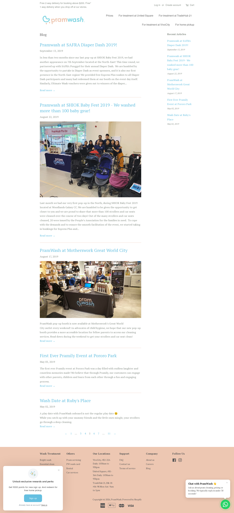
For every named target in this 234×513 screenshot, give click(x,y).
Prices (109, 15)
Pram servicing (73, 460)
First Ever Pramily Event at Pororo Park (78, 355)
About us (150, 460)
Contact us (124, 464)
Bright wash (45, 460)
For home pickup (184, 24)
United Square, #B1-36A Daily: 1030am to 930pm (103, 475)
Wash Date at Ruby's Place (65, 400)
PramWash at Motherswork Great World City (84, 250)
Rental (69, 468)
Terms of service (127, 468)
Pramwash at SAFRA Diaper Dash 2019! (78, 45)
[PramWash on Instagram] (180, 460)
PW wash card (73, 464)
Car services (72, 472)
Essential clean (47, 464)
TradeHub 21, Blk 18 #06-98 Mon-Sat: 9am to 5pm (103, 487)
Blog (148, 468)
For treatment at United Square (136, 15)
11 (109, 433)
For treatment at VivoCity (156, 24)
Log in (157, 5)
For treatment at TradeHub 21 (175, 15)
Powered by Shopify (132, 499)
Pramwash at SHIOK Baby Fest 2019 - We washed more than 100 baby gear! (87, 108)
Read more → (47, 90)
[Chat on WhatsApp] (225, 504)
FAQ (121, 460)
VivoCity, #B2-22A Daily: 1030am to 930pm (101, 464)
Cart (192, 5)
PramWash (116, 499)
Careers (150, 464)
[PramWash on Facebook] (174, 460)
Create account (173, 5)
